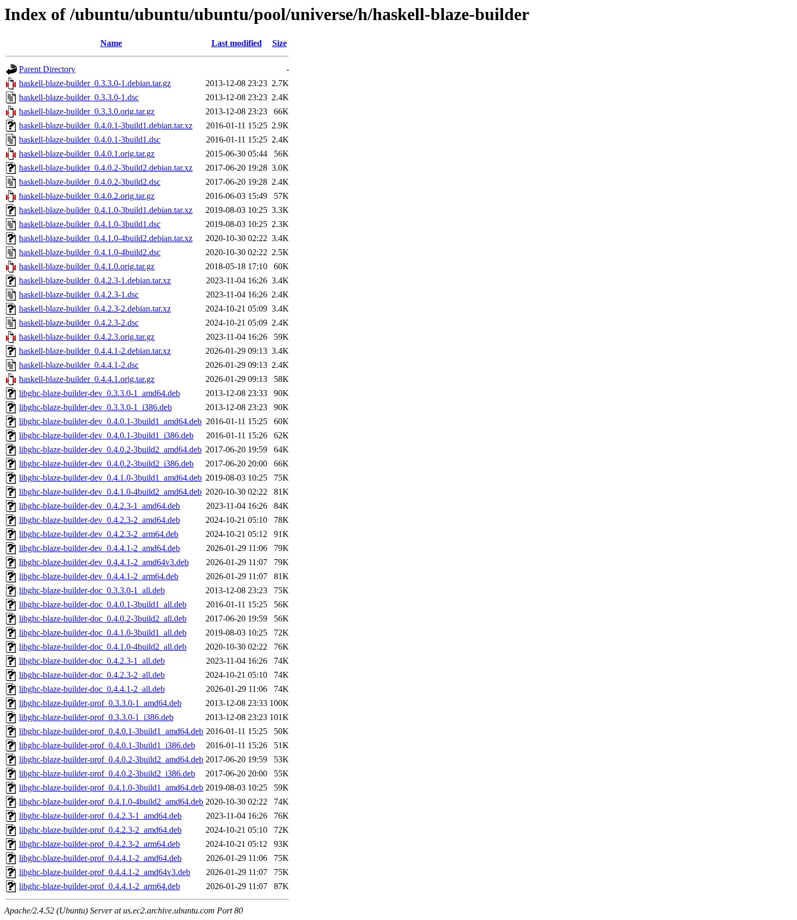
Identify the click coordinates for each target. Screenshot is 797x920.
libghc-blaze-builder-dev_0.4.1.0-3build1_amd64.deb (110, 477)
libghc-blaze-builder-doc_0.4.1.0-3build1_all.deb (103, 632)
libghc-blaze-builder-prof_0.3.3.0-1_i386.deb (96, 717)
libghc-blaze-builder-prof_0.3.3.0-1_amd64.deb (100, 703)
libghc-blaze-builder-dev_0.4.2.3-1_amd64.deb (99, 505)
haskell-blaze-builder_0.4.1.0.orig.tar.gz (87, 266)
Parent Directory (47, 69)
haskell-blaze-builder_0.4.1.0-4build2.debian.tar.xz (105, 238)
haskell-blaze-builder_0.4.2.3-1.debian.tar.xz (95, 280)
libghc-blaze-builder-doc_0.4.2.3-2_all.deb (92, 674)
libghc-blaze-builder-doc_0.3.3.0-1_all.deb (92, 590)
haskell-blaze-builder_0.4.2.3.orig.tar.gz (87, 336)
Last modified (236, 43)
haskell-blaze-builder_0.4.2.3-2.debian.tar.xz (95, 308)
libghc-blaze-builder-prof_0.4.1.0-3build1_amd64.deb (111, 787)
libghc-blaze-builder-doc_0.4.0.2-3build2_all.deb (103, 618)
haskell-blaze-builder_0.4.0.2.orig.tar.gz (87, 195)
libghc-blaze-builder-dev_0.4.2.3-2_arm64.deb (98, 534)
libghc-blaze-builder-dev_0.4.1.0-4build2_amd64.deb (110, 491)
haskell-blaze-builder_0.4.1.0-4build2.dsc (89, 252)
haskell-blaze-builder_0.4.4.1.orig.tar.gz (87, 379)
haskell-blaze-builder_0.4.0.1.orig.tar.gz (87, 153)
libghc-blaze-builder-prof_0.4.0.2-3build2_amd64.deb (111, 759)
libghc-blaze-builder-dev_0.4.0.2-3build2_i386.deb (106, 463)
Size (279, 43)
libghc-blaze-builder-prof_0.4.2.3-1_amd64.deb (100, 815)
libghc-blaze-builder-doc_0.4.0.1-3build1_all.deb (103, 604)
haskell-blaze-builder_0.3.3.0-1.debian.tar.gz (95, 83)
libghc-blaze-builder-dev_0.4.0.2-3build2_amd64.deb (110, 449)
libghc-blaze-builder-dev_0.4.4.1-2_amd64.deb (99, 548)
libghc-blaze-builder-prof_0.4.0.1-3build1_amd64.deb (111, 731)
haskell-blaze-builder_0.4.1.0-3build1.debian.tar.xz (105, 210)
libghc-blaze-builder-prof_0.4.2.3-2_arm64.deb (99, 843)
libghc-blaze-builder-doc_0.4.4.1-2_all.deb (92, 689)
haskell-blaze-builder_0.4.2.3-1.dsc (79, 294)
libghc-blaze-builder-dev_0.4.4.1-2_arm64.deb (98, 576)
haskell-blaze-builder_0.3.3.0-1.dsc (79, 97)
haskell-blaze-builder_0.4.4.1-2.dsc (79, 365)
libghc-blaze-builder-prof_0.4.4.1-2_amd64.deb (100, 858)
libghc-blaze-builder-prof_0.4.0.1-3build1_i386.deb (107, 745)
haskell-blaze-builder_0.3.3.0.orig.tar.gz (87, 111)
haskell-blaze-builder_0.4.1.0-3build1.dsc (89, 224)
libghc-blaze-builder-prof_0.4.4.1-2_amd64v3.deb (104, 872)
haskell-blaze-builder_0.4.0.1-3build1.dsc (89, 139)
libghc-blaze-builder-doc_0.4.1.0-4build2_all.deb (103, 646)
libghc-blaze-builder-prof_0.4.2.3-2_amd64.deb (100, 829)
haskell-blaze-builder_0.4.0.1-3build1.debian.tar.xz (105, 125)
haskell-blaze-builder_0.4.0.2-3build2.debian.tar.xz (105, 167)
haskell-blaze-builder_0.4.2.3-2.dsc (79, 322)
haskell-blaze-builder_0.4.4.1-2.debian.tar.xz (95, 350)
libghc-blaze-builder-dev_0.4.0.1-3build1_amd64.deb (110, 421)
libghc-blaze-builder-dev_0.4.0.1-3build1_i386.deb (106, 435)
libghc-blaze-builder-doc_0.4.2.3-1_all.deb (92, 660)
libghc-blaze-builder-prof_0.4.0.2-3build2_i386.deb (107, 773)
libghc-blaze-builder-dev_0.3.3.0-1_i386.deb (95, 407)
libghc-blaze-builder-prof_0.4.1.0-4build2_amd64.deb (111, 801)
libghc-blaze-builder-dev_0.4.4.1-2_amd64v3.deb (104, 562)
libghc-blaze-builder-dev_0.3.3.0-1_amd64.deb (99, 393)
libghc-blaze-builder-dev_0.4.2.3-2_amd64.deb (99, 519)
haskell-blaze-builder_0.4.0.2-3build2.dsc (89, 181)
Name (111, 43)
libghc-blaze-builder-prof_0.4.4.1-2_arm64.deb (99, 886)
